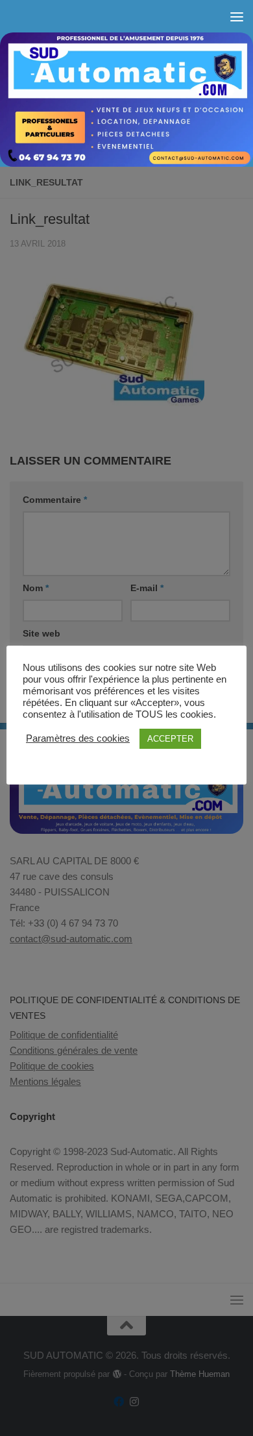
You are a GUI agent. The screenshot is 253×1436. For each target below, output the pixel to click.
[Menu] (237, 16)
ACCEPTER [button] (170, 739)
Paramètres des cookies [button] (78, 738)
